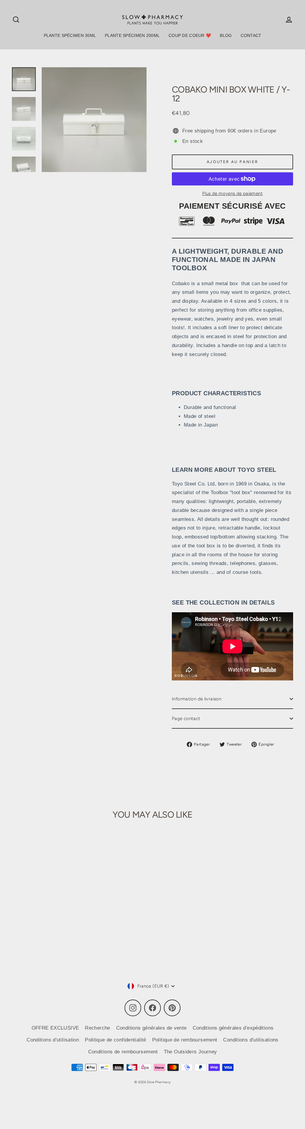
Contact (251, 35)
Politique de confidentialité (115, 1040)
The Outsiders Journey (190, 1052)
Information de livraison (196, 699)
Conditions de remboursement (123, 1052)
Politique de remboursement (184, 1040)
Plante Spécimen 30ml (70, 35)
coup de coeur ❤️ (190, 35)
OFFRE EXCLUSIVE (55, 1028)
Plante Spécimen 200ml (132, 35)
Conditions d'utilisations (250, 1040)
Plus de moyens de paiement (232, 193)
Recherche (97, 1028)
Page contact (186, 718)
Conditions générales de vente (151, 1028)
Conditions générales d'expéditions (233, 1028)
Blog (226, 35)
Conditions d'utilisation (53, 1040)
